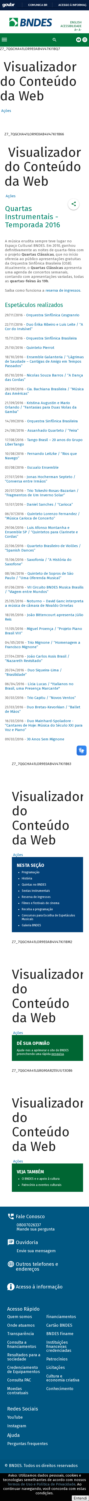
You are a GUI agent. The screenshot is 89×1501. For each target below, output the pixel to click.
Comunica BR (37, 4)
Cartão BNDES (59, 1325)
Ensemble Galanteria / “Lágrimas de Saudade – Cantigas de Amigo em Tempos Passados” (44, 361)
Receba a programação (37, 909)
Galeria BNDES (31, 925)
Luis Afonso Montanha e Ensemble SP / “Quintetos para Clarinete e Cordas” (41, 532)
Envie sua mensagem (36, 1251)
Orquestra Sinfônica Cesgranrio (52, 315)
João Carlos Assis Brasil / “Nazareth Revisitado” (37, 658)
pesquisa (57, 1054)
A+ (76, 30)
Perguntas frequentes (27, 1443)
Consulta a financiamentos (21, 1344)
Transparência (20, 1333)
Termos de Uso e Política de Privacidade (41, 1484)
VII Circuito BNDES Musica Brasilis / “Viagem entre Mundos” (44, 589)
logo (31, 22)
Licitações (55, 1367)
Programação (31, 872)
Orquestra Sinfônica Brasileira (51, 338)
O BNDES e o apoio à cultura (41, 1178)
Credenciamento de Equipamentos (23, 1369)
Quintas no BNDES (34, 884)
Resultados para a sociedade (23, 1357)
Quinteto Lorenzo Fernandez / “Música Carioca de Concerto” (42, 516)
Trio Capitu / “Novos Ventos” (51, 698)
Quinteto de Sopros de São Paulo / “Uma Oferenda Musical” (39, 575)
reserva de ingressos (62, 290)
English (76, 22)
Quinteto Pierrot (40, 347)
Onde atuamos (21, 1325)
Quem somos (19, 1316)
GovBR (8, 5)
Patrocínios (56, 1359)
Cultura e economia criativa (62, 1378)
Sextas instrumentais (36, 891)
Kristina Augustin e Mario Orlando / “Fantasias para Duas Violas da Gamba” (41, 407)
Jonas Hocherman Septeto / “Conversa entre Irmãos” (40, 479)
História (27, 878)
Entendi (80, 1498)
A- (80, 30)
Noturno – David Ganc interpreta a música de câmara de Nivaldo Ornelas (44, 603)
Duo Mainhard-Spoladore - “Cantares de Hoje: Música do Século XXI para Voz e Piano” (44, 725)
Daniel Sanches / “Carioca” (50, 504)
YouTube (15, 1417)
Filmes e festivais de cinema (40, 903)
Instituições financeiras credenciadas (58, 1346)
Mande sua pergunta (36, 1229)
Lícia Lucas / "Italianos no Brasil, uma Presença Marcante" (39, 686)
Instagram (16, 1426)
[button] (5, 110)
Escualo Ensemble (43, 467)
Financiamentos (61, 1316)
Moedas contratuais (17, 1390)
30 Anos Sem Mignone (45, 739)
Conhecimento (59, 1388)
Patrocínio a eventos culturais (42, 1185)
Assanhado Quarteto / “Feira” (53, 430)
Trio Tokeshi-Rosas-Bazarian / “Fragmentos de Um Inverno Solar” (42, 492)
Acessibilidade (71, 26)
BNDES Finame (59, 1333)
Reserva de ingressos (36, 897)
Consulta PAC (19, 1380)
